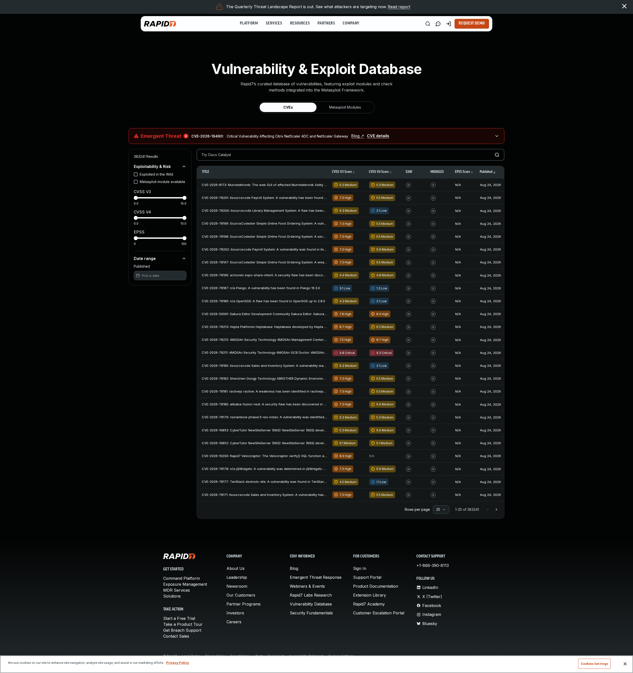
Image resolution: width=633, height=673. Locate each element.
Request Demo (472, 23)
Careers (233, 621)
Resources (300, 23)
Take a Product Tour (183, 624)
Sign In (359, 568)
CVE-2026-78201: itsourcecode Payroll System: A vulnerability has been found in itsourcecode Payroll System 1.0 (289, 198)
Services (274, 23)
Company (351, 23)
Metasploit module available (162, 182)
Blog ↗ (357, 135)
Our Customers (240, 595)
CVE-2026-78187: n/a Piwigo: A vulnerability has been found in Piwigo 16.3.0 (261, 288)
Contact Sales (176, 636)
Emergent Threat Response (315, 577)
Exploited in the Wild (156, 174)
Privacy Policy (177, 663)
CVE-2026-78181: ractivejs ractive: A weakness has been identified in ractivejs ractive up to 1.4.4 (277, 391)
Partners (326, 23)
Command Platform (181, 578)
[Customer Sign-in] (448, 23)
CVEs (288, 107)
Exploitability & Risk (152, 166)
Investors (235, 612)
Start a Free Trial (179, 618)
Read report (399, 6)
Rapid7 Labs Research (311, 595)
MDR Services (176, 590)
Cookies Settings (594, 664)
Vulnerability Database (311, 604)
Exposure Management (185, 584)
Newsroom (236, 586)
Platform (249, 23)
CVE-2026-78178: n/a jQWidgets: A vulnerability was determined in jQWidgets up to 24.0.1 (271, 469)
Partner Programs (243, 604)
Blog (294, 568)
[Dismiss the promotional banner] (624, 6)
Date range (145, 258)
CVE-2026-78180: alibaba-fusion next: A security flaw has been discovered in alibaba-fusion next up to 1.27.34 (288, 404)
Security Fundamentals (311, 612)
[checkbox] (136, 174)
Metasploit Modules (345, 107)
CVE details (378, 135)
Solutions (172, 596)
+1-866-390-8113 (432, 565)
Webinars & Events (307, 586)
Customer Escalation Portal (378, 612)
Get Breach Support (182, 630)
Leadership (236, 577)
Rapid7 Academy (369, 604)
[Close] (625, 663)
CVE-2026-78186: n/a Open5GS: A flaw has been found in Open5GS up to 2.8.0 (263, 301)
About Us (235, 568)
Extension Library (369, 595)
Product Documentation (375, 586)
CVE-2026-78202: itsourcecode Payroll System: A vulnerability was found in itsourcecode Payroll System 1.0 (285, 249)
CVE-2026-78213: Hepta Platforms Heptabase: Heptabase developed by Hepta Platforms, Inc (273, 327)
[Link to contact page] (438, 23)
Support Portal (367, 577)
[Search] (427, 23)
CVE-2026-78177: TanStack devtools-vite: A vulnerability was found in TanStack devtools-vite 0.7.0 (278, 482)
